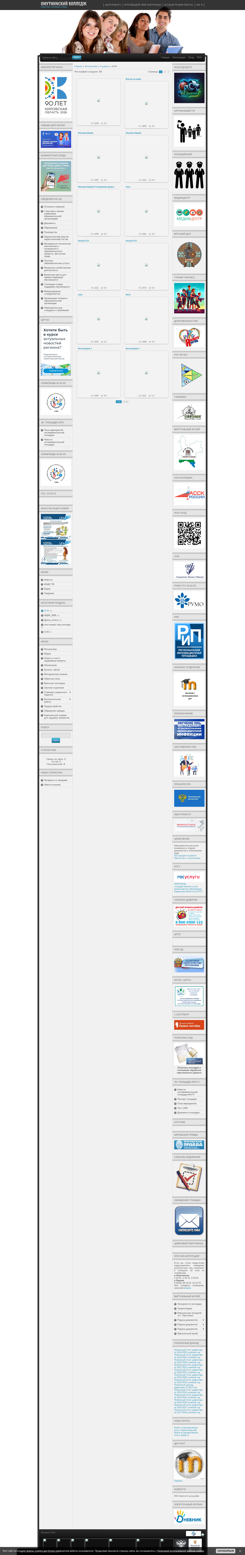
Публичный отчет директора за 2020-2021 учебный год (188, 1371)
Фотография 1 (85, 348)
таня (80, 295)
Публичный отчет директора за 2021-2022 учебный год (188, 1366)
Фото (128, 295)
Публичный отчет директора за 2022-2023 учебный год (188, 1361)
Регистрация (179, 57)
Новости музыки (52, 784)
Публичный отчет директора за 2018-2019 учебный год (188, 1381)
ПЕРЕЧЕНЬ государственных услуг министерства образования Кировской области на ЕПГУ (188, 888)
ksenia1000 (100, 375)
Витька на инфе (133, 79)
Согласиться (226, 1551)
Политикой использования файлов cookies (180, 1550)
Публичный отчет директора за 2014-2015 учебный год (188, 1396)
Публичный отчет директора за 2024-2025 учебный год (188, 1351)
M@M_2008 (50, 615)
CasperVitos (148, 107)
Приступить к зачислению (187, 858)
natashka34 (100, 267)
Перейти (178, 1481)
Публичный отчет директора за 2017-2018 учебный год (188, 1411)
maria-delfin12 (100, 160)
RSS (199, 57)
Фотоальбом (91, 66)
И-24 (46, 610)
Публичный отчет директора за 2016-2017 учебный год (188, 1406)
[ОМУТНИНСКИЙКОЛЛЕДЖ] (63, 4)
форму (187, 1288)
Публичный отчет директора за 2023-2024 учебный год (188, 1356)
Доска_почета (51, 620)
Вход (191, 57)
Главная (165, 57)
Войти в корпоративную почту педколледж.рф (186, 1428)
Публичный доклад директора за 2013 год (185, 1386)
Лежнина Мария (85, 133)
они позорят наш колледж (57, 624)
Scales (148, 215)
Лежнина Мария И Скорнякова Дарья (96, 187)
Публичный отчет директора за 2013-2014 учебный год (188, 1391)
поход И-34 (83, 241)
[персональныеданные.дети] (193, 1535)
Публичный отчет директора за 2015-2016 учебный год (188, 1401)
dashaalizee (100, 104)
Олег (128, 187)
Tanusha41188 (100, 323)
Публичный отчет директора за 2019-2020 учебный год (188, 1376)
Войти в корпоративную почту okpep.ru (186, 1433)
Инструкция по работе (185, 855)
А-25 (46, 632)
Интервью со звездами (55, 780)
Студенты (105, 66)
